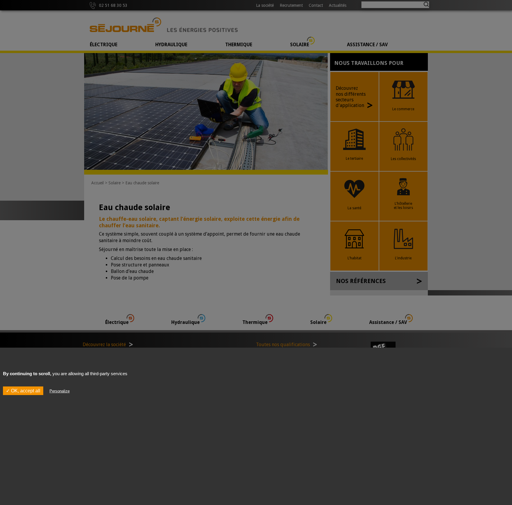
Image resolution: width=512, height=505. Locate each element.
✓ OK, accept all (23, 390)
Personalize (59, 391)
